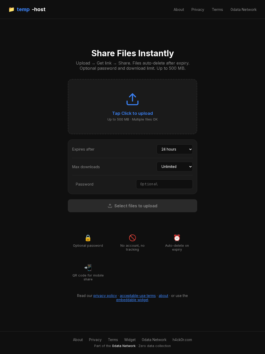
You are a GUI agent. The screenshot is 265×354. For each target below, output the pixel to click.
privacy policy (105, 296)
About (179, 9)
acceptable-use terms (138, 296)
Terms (217, 9)
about (163, 296)
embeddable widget (132, 300)
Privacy (198, 9)
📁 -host (27, 9)
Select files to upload (135, 205)
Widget (130, 340)
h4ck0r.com (182, 340)
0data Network (244, 9)
